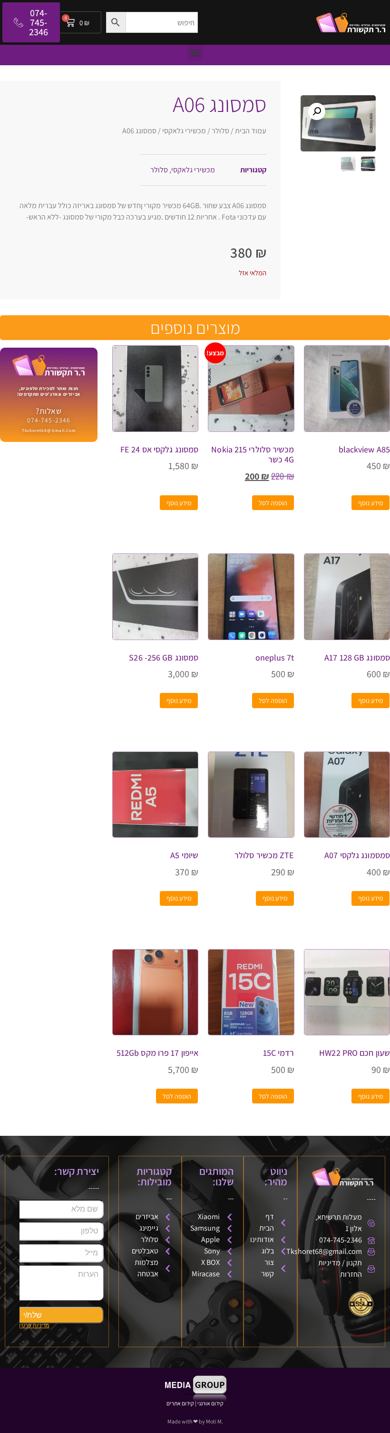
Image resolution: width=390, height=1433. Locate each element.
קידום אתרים (180, 1403)
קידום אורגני (210, 1403)
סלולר (220, 131)
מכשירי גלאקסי (184, 131)
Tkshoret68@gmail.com (49, 430)
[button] (195, 52)
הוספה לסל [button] (273, 503)
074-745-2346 (48, 420)
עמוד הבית (250, 131)
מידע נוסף (370, 503)
